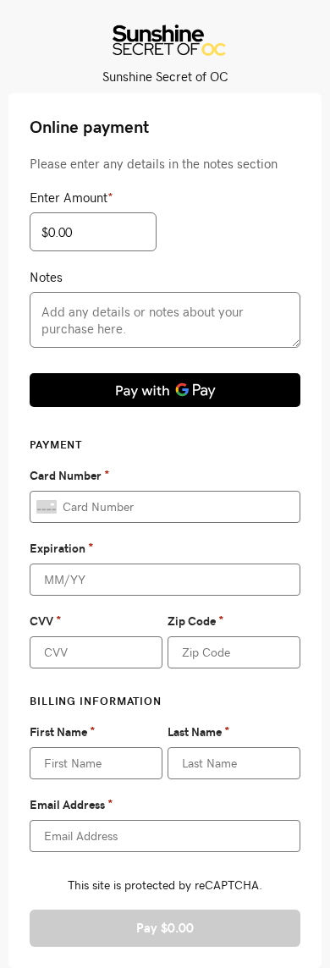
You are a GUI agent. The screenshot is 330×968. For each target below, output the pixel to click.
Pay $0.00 (165, 928)
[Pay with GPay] (165, 390)
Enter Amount (71, 197)
